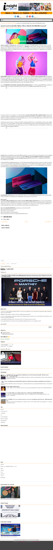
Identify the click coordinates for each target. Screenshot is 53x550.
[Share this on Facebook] (4, 216)
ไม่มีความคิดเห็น (18, 27)
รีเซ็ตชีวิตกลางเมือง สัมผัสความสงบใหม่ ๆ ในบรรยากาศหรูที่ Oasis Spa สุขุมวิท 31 (16, 314)
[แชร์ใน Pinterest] (8, 219)
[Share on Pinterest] (9, 216)
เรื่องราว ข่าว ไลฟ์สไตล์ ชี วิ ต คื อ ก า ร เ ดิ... (9, 466)
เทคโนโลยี (14, 23)
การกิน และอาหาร (4, 411)
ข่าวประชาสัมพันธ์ (7, 23)
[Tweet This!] (6, 216)
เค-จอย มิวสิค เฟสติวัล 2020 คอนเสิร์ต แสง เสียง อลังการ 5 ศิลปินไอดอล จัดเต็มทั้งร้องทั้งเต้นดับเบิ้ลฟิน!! (25, 392)
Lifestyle (2, 473)
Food (2, 472)
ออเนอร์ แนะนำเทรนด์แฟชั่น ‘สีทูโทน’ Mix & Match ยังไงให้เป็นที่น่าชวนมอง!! (23, 26)
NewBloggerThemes (36, 541)
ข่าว (1, 415)
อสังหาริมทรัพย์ (3, 420)
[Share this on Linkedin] (11, 216)
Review (2, 409)
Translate (10, 346)
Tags (8, 263)
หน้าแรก (26, 221)
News (2, 468)
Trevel (2, 475)
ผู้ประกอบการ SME (4, 418)
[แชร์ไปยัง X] (6, 219)
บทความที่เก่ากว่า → (48, 221)
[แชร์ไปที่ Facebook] (7, 219)
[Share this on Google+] (7, 216)
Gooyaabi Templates (21, 541)
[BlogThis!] (5, 219)
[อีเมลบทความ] (1, 219)
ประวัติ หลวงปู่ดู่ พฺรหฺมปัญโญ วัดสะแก (13, 386)
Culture (2, 470)
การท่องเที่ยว (3, 413)
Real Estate (3, 477)
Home (2, 23)
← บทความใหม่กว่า (4, 221)
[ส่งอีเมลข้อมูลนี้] (3, 219)
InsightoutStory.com (26, 539)
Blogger (37, 539)
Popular (3, 263)
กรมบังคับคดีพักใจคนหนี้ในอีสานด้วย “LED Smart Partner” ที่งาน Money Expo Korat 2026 (18, 319)
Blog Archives (13, 263)
